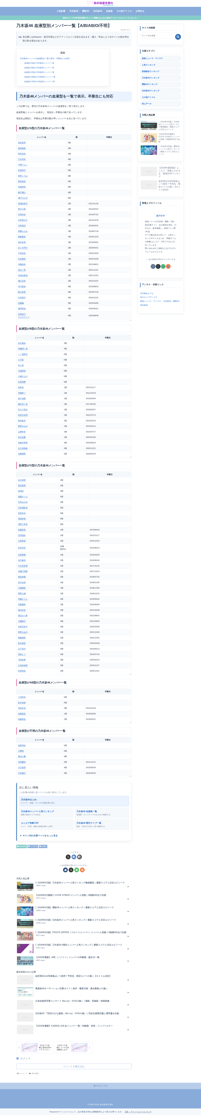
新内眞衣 (22, 421)
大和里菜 (22, 541)
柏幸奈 (21, 387)
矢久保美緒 (23, 448)
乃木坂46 (33, 846)
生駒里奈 (22, 714)
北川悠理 (22, 767)
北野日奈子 (23, 627)
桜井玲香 (22, 242)
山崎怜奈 (22, 432)
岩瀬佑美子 (23, 203)
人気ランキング (148, 65)
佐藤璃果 (22, 454)
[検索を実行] (178, 37)
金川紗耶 (22, 480)
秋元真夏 (22, 437)
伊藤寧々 (22, 393)
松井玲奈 (22, 548)
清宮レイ (22, 654)
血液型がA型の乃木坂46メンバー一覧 (39, 63)
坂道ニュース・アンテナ (152, 58)
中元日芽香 (23, 566)
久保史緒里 (23, 665)
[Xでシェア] (68, 857)
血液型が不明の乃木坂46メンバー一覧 (39, 81)
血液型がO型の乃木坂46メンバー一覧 (39, 72)
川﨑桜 (21, 751)
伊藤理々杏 (23, 349)
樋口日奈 (22, 281)
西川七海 (22, 209)
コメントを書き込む (74, 1066)
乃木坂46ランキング (150, 78)
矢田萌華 (22, 382)
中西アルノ (23, 165)
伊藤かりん (23, 599)
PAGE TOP (101, 1086)
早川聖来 (22, 286)
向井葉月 (22, 297)
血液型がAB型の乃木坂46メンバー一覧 (39, 77)
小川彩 (21, 360)
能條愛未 (22, 237)
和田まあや (23, 632)
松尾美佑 (22, 671)
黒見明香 (22, 485)
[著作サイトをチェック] (65, 870)
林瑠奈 (21, 491)
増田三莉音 (23, 524)
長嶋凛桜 (22, 187)
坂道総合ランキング (150, 71)
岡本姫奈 (22, 181)
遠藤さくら (23, 496)
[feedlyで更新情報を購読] (76, 870)
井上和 (21, 365)
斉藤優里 (22, 604)
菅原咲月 (22, 170)
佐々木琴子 (23, 248)
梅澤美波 (22, 308)
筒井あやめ (23, 502)
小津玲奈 (22, 697)
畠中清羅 (22, 398)
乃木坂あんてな (146, 293)
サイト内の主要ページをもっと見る (40, 835)
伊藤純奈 (22, 264)
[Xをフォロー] (71, 870)
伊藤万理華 (23, 571)
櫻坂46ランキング (150, 84)
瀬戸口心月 (23, 198)
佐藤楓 (21, 303)
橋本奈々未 (23, 404)
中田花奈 (22, 253)
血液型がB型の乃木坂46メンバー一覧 (39, 68)
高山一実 (22, 270)
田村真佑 (22, 154)
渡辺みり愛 (23, 615)
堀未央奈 (22, 610)
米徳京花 (22, 708)
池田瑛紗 (22, 745)
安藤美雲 (22, 530)
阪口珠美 (22, 292)
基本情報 (22, 846)
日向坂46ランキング (150, 91)
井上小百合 (23, 409)
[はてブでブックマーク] (74, 857)
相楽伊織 (22, 577)
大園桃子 (22, 621)
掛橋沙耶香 (23, 443)
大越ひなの (23, 376)
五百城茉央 (23, 508)
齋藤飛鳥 (22, 638)
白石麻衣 (22, 259)
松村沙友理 (23, 415)
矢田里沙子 (23, 220)
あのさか (160, 215)
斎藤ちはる (23, 231)
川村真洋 (22, 225)
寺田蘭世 (22, 762)
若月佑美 (22, 582)
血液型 (44, 846)
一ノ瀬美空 (23, 354)
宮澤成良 (22, 535)
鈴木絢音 (22, 643)
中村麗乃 (22, 773)
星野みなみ (23, 426)
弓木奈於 (22, 159)
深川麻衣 (22, 560)
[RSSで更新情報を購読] (82, 870)
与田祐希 (22, 660)
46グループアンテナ (149, 297)
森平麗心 (22, 192)
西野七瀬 (22, 593)
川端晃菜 (22, 371)
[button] (79, 857)
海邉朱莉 (22, 519)
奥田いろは (23, 176)
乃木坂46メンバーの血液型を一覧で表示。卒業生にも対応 (45, 58)
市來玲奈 (22, 214)
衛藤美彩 (22, 719)
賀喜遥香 (22, 143)
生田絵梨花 (23, 275)
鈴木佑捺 (22, 702)
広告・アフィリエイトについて (138, 1112)
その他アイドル (148, 97)
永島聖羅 (22, 555)
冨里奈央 (22, 513)
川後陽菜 (22, 588)
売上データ (147, 104)
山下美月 (22, 649)
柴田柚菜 (22, 148)
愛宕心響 (22, 756)
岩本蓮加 (22, 343)
